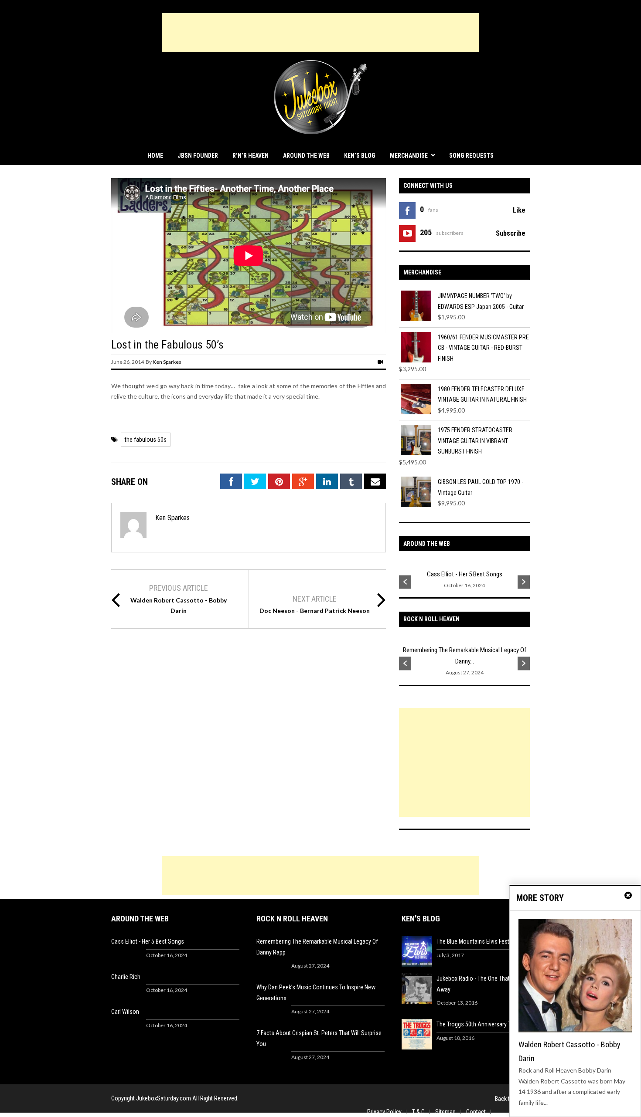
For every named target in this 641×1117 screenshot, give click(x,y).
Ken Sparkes (167, 362)
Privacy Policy (384, 1111)
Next (524, 582)
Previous (405, 582)
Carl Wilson (125, 1011)
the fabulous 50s (146, 439)
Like (519, 210)
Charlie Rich (125, 976)
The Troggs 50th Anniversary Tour (477, 1024)
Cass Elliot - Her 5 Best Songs (464, 574)
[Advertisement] (320, 32)
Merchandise (409, 155)
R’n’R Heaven (250, 155)
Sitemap (445, 1111)
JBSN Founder (197, 155)
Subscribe (510, 233)
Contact (476, 1111)
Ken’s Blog (359, 155)
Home (155, 155)
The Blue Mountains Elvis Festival (477, 941)
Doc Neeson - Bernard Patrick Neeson (314, 610)
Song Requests (471, 155)
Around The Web (306, 155)
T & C (418, 1111)
